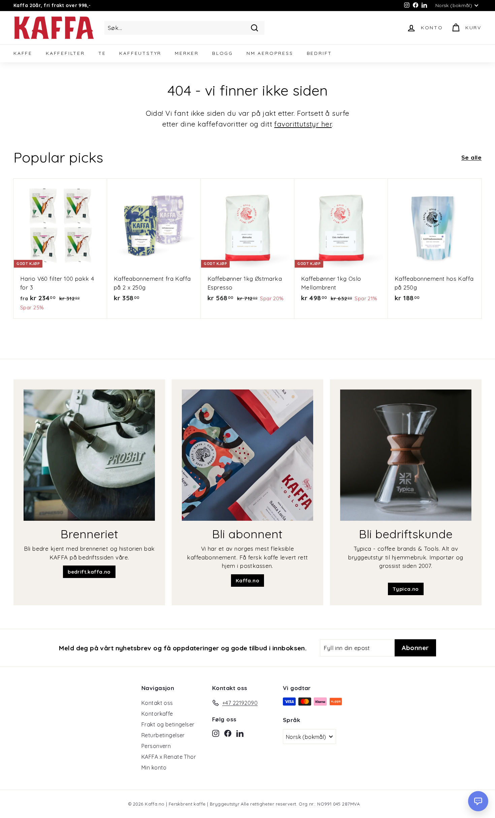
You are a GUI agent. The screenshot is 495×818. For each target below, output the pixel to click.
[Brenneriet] (89, 455)
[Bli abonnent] (247, 455)
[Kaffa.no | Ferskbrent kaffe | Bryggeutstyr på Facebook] (227, 732)
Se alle (471, 157)
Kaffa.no (247, 580)
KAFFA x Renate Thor (168, 756)
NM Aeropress (269, 53)
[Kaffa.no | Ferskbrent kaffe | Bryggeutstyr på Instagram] (215, 732)
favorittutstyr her (303, 124)
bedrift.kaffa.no (89, 572)
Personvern (156, 746)
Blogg (222, 53)
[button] (478, 801)
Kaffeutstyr (140, 53)
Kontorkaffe (157, 713)
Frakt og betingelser (168, 724)
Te (102, 53)
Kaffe (22, 53)
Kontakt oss (157, 703)
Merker (187, 53)
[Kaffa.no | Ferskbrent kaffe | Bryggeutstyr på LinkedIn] (239, 732)
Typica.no (406, 589)
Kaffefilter (65, 53)
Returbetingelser (163, 735)
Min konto (154, 767)
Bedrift (319, 53)
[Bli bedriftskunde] (405, 455)
